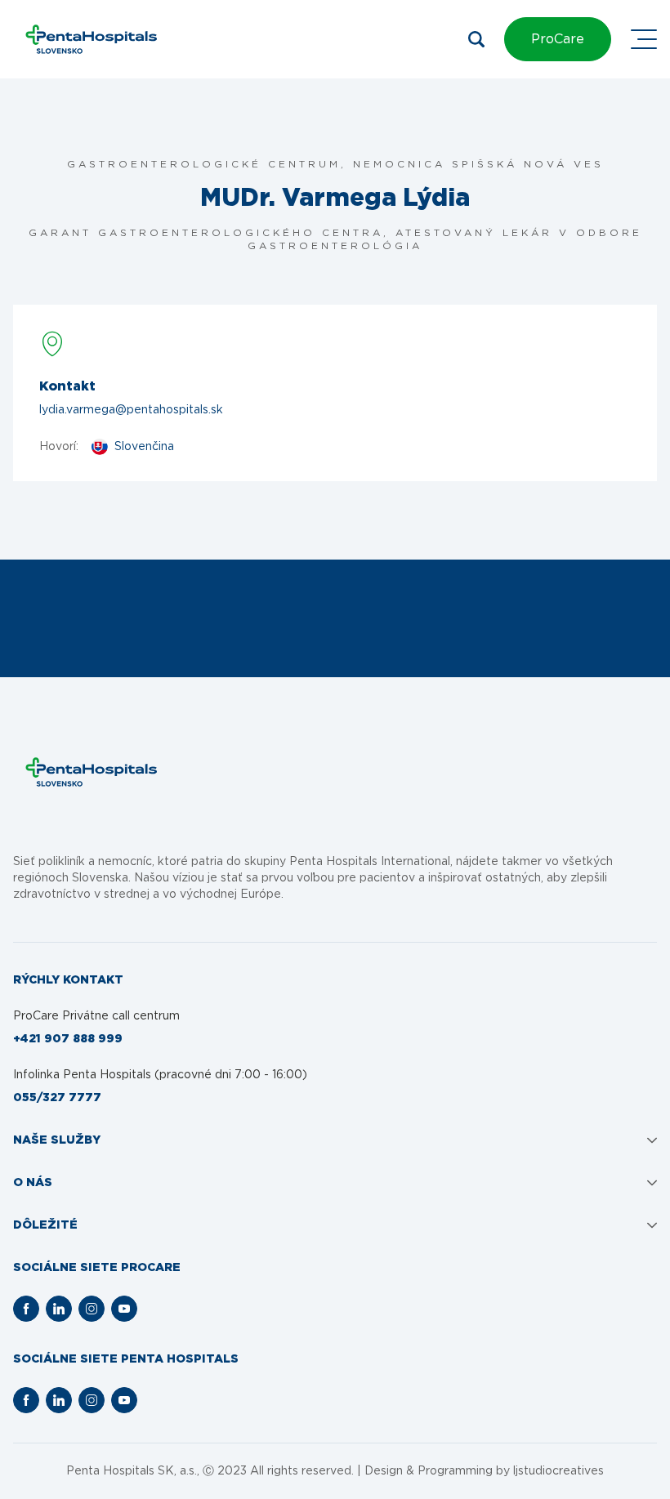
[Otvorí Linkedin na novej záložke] (59, 1309)
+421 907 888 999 (68, 1039)
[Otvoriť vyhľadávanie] (476, 39)
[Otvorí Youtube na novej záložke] (124, 1309)
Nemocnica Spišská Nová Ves (478, 164)
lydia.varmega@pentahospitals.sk (131, 410)
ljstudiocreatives (558, 1471)
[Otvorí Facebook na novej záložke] (26, 1309)
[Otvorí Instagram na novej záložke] (91, 1309)
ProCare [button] (557, 39)
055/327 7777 (57, 1098)
